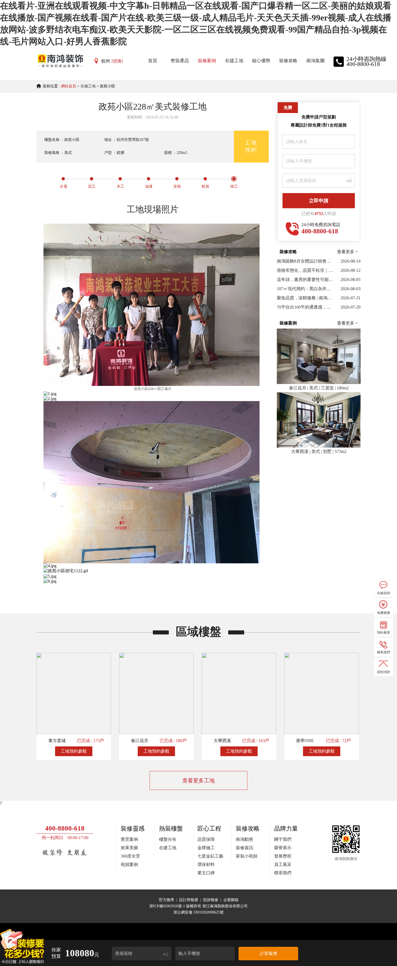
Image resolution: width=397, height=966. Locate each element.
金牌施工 (206, 847)
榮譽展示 (282, 847)
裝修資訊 (244, 847)
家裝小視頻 (246, 856)
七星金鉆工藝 (210, 856)
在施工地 (88, 86)
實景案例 (129, 839)
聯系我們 (282, 873)
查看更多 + (347, 251)
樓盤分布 (167, 839)
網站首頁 (68, 86)
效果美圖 (129, 847)
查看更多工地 (198, 780)
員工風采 (282, 864)
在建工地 (167, 847)
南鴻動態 (244, 839)
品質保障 (206, 839)
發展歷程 (282, 856)
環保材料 (206, 864)
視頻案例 (129, 864)
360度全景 (130, 856)
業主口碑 (206, 873)
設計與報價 (188, 900)
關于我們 (282, 839)
